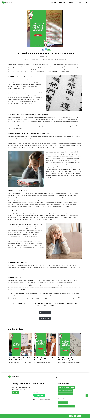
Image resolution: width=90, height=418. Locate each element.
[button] (86, 2)
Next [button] (83, 349)
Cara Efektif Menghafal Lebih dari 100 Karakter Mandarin (53, 59)
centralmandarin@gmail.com (43, 399)
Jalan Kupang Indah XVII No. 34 (40, 386)
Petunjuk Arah (45, 318)
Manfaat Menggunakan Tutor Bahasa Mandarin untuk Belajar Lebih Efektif (45, 359)
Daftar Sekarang (45, 312)
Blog (56, 377)
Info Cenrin (26, 59)
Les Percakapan (63, 402)
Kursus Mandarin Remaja (65, 390)
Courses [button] (71, 2)
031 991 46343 (38, 392)
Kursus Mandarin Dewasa (65, 393)
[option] (20, 349)
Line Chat (35, 397)
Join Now (15, 392)
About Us (53, 2)
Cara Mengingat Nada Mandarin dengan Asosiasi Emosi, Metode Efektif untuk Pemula (68, 359)
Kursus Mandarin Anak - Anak (66, 387)
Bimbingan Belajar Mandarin (66, 406)
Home (25, 377)
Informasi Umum (34, 59)
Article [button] (79, 2)
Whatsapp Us (39, 395)
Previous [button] (6, 349)
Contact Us (62, 2)
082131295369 (40, 390)
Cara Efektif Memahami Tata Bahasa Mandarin (20, 359)
